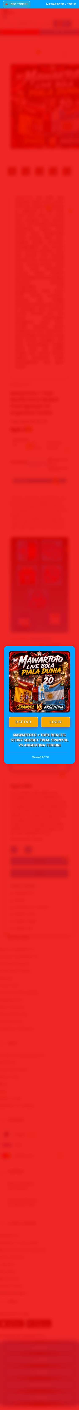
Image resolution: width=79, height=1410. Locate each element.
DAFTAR (23, 722)
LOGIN (56, 722)
